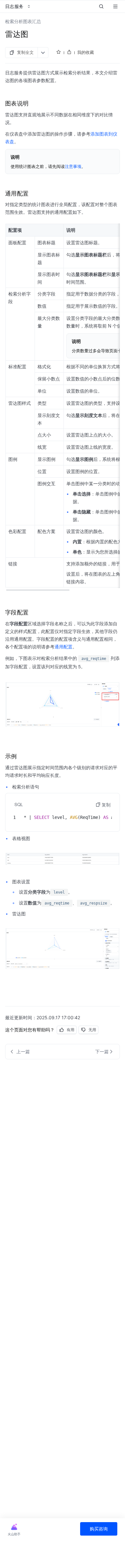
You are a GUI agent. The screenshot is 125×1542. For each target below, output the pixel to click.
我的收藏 (85, 52)
